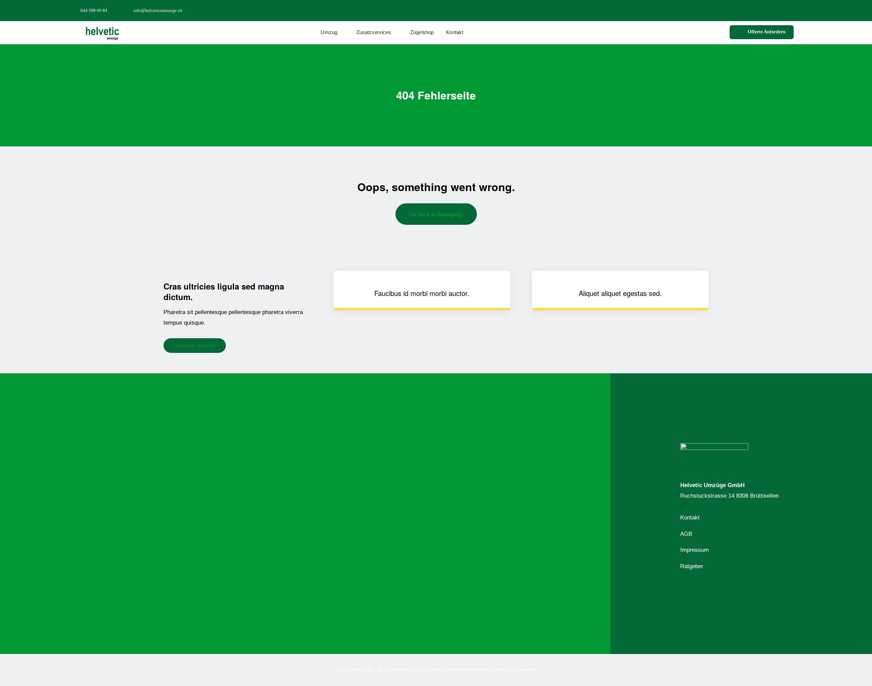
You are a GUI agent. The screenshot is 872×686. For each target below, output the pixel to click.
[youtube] (792, 10)
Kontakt (690, 517)
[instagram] (781, 10)
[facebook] (759, 10)
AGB (686, 534)
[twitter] (770, 10)
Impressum (694, 550)
